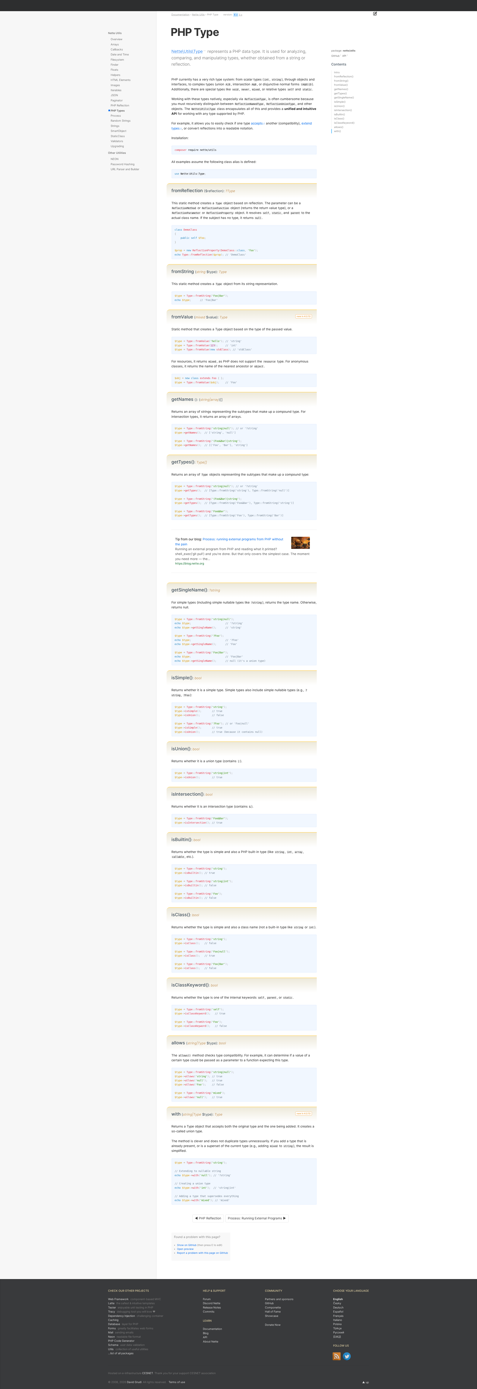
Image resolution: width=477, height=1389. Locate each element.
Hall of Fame (273, 1311)
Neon (124, 1336)
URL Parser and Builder (125, 169)
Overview (116, 39)
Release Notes (212, 1307)
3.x (240, 14)
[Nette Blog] (336, 1356)
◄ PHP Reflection (208, 1218)
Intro (337, 72)
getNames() (341, 89)
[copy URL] (236, 190)
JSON (114, 95)
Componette (273, 1307)
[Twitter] (347, 1356)
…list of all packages (121, 1353)
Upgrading (117, 146)
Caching (113, 1319)
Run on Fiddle (313, 173)
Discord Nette (211, 1303)
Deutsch (338, 1307)
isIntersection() (343, 110)
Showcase (271, 1315)
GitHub (335, 55)
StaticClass (118, 136)
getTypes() (340, 93)
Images (115, 85)
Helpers (115, 74)
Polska (337, 1324)
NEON (115, 159)
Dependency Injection (135, 1315)
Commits (208, 1311)
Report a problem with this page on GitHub (202, 1252)
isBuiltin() (339, 114)
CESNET (147, 1373)
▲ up (365, 1382)
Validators (117, 141)
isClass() (339, 118)
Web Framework (134, 1299)
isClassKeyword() (344, 122)
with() (337, 131)
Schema (126, 1344)
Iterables (116, 90)
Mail (121, 1332)
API (344, 55)
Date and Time (120, 54)
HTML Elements (121, 79)
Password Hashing (123, 164)
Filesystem (117, 59)
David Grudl (134, 1382)
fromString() (341, 80)
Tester (130, 1307)
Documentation (180, 14)
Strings (115, 125)
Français (338, 1315)
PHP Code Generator (121, 1340)
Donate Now (273, 1324)
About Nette (210, 1341)
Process (116, 115)
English (338, 1299)
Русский (338, 1332)
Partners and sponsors (279, 1299)
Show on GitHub (186, 1245)
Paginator (117, 100)
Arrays (115, 44)
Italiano (337, 1319)
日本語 (337, 1336)
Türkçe (337, 1328)
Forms (130, 1328)
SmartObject (118, 130)
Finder (114, 64)
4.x (236, 14)
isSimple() (340, 101)
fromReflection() (343, 76)
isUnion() (339, 106)
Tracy (131, 1311)
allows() (338, 127)
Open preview (185, 1248)
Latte (131, 1303)
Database (123, 1324)
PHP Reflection (120, 105)
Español (338, 1311)
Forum (207, 1299)
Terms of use (177, 1382)
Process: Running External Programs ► (257, 1218)
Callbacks (117, 49)
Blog (206, 1333)
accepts (257, 123)
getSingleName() (344, 97)
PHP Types (118, 110)
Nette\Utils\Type (187, 51)
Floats (114, 69)
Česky (337, 1303)
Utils (128, 1349)
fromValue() (341, 84)
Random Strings (121, 120)
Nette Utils (198, 14)
